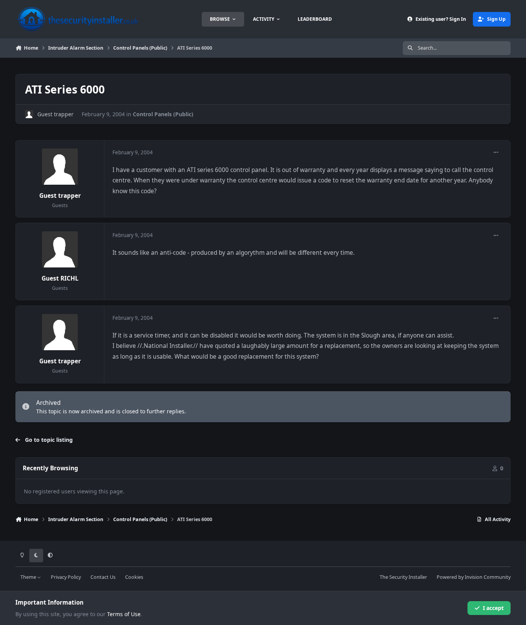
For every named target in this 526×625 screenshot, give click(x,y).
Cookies (134, 577)
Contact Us (103, 577)
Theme (28, 577)
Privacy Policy (66, 577)
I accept (493, 608)
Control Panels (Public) (163, 114)
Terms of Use (124, 614)
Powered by (474, 577)
